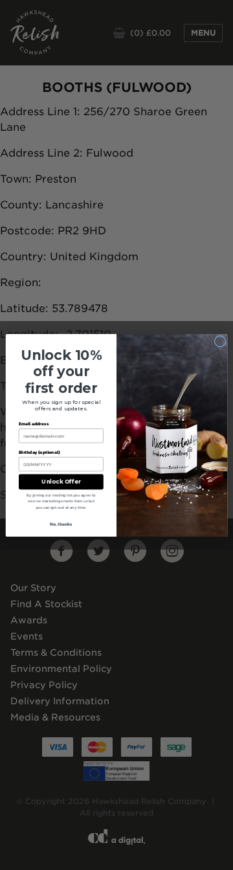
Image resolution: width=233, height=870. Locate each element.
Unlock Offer (60, 481)
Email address (34, 423)
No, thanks (61, 524)
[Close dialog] (220, 341)
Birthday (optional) (39, 451)
